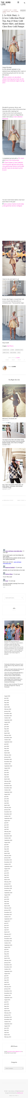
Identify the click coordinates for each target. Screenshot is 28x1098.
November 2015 (8, 967)
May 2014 (6, 1006)
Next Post (21, 500)
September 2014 (8, 997)
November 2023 (8, 761)
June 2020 (6, 846)
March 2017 (7, 932)
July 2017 (6, 923)
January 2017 (7, 936)
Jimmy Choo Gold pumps (12, 160)
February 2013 (7, 1037)
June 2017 (6, 925)
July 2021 (6, 822)
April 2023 (6, 777)
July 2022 (6, 796)
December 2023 (8, 759)
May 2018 (6, 901)
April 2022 (6, 803)
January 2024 (7, 757)
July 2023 (6, 770)
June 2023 (6, 772)
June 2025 (6, 726)
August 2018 (7, 895)
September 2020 (8, 840)
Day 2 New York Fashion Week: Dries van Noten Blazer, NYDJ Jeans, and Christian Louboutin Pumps (12, 486)
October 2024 (7, 739)
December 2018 (8, 886)
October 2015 (7, 969)
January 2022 (7, 809)
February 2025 (7, 735)
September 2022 (8, 792)
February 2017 (7, 934)
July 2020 (6, 844)
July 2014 (6, 1002)
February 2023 (7, 781)
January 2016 (7, 962)
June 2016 (6, 951)
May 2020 (6, 849)
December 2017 (8, 912)
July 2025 (6, 724)
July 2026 (6, 698)
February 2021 (7, 831)
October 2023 (7, 763)
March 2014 (7, 1010)
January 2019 (7, 884)
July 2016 (6, 949)
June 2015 (6, 978)
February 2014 (7, 1013)
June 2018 (6, 899)
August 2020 (7, 842)
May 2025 (6, 728)
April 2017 (6, 930)
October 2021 (7, 816)
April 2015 (6, 982)
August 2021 (7, 820)
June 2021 (6, 825)
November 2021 (8, 814)
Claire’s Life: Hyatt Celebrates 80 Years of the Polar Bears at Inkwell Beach (14, 669)
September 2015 (8, 971)
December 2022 (8, 785)
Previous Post (8, 500)
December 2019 (8, 860)
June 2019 (6, 873)
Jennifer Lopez (19, 349)
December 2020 (8, 836)
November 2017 (8, 914)
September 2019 (8, 866)
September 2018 (8, 892)
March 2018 (7, 905)
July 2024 (6, 744)
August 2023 (7, 768)
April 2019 (6, 877)
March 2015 (7, 984)
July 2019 (6, 871)
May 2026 (6, 702)
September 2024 (8, 742)
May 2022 (6, 801)
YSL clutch (21, 158)
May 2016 (6, 954)
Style (4, 13)
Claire (18, 357)
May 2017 (6, 927)
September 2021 (8, 818)
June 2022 (6, 798)
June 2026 (6, 700)
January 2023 (7, 783)
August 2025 (7, 722)
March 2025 (7, 733)
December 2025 (8, 713)
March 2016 (7, 958)
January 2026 (7, 711)
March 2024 (7, 753)
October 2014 (7, 995)
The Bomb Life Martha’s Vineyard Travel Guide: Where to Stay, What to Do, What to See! (13, 665)
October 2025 (7, 718)
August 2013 (7, 1026)
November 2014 (8, 993)
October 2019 (7, 864)
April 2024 (6, 750)
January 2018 (7, 910)
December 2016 (8, 938)
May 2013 (6, 1030)
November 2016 (8, 940)
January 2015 (7, 989)
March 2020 (7, 853)
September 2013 (8, 1023)
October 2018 (7, 890)
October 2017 (7, 916)
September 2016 (8, 945)
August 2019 (7, 868)
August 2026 (7, 696)
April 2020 (6, 851)
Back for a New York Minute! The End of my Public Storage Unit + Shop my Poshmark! (13, 685)
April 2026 (6, 704)
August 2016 (7, 947)
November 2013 (8, 1019)
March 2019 (7, 879)
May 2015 (6, 980)
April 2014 (6, 1008)
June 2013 (6, 1028)
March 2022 (7, 805)
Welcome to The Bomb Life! (9, 418)
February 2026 (7, 709)
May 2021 (6, 827)
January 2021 (7, 833)
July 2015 (6, 975)
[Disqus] (14, 526)
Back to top (14, 1095)
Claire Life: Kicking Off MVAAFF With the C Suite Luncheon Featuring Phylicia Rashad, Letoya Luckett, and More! (13, 674)
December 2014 (8, 991)
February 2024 (7, 755)
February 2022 (7, 807)
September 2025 (8, 720)
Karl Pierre (10, 346)
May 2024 (6, 748)
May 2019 (6, 875)
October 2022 (7, 790)
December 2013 (8, 1017)
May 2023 (6, 774)
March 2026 (7, 707)
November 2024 (8, 737)
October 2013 (7, 1021)
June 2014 (6, 1004)
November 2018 (8, 888)
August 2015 (7, 973)
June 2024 (6, 746)
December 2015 (8, 964)
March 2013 (7, 1034)
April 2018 (6, 903)
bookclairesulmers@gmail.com (14, 1051)
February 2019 (7, 881)
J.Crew (15, 10)
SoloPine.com (20, 1093)
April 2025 (6, 731)
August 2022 (7, 794)
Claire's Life (7, 10)
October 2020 (7, 838)
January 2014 (7, 1015)
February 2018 (7, 908)
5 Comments (23, 10)
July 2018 (6, 897)
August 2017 (7, 921)
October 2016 (7, 943)
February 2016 (7, 960)
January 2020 (7, 857)
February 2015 (7, 986)
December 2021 (8, 812)
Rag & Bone (14, 11)
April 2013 (6, 1032)
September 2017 (8, 919)
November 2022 (8, 787)
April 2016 (6, 956)
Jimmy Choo (6, 11)
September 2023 (8, 766)
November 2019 (8, 862)
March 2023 (7, 779)
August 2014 (7, 999)
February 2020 (7, 855)
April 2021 (6, 829)
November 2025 (8, 715)
